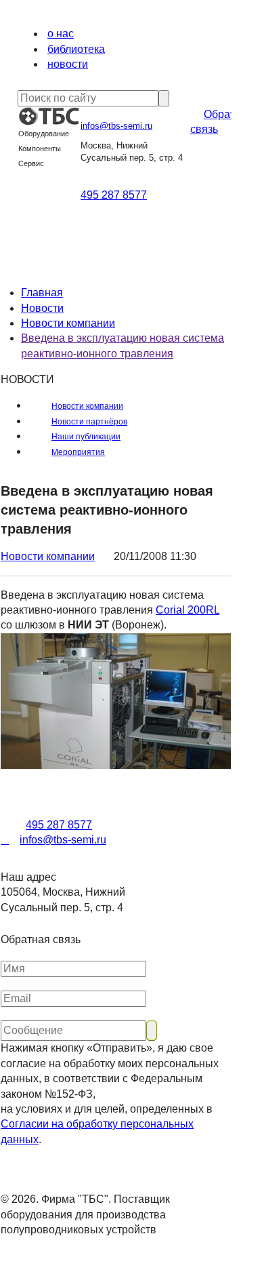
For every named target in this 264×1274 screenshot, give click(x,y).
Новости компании (68, 323)
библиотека (76, 49)
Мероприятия (78, 452)
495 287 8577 (114, 195)
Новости (42, 308)
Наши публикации (85, 436)
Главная (42, 292)
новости (67, 64)
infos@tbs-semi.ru (116, 126)
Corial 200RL (187, 610)
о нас (60, 33)
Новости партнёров (89, 421)
